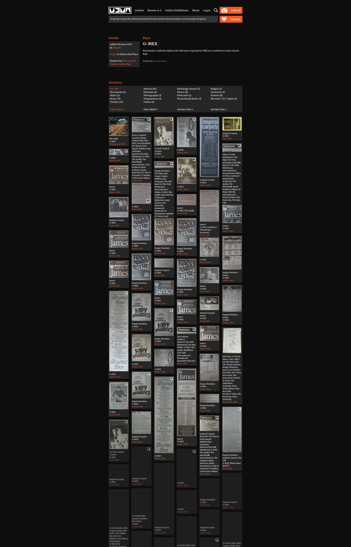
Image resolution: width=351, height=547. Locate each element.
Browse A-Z (154, 10)
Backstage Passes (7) (188, 88)
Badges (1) (216, 88)
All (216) (114, 88)
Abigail (117, 47)
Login (206, 10)
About (195, 10)
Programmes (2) (152, 98)
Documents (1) (118, 92)
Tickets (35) (116, 102)
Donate (235, 19)
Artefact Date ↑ (219, 109)
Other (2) (115, 95)
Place (146, 38)
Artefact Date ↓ (185, 109)
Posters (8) (217, 95)
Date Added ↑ (151, 109)
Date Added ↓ (117, 109)
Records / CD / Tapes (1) (224, 98)
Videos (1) (149, 102)
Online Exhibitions (176, 10)
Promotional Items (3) (189, 98)
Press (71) (115, 98)
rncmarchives (160, 61)
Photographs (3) (152, 95)
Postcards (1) (184, 95)
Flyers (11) (182, 92)
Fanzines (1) (150, 92)
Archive (139, 10)
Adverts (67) (150, 88)
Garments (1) (218, 92)
